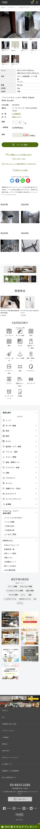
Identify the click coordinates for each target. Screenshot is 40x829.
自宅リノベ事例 (10, 553)
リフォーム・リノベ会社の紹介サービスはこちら (20, 164)
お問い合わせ (6, 751)
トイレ (23, 595)
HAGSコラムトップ (11, 545)
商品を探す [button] (7, 413)
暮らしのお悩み (10, 566)
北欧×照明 (29, 591)
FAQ (3, 717)
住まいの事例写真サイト (9, 777)
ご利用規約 (5, 737)
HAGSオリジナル (25, 599)
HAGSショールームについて (10, 757)
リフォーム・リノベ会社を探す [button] (10, 512)
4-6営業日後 (16, 114)
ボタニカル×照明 (26, 586)
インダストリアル (10, 599)
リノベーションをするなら (13, 517)
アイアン (20, 603)
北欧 (29, 595)
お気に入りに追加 (21, 170)
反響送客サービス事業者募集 (10, 771)
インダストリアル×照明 (15, 591)
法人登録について (7, 764)
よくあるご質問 (10, 534)
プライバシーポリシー (8, 730)
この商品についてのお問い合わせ (20, 155)
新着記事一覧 (9, 549)
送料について (16, 117)
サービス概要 (9, 522)
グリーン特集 (12, 586)
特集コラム (8, 557)
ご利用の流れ (9, 526)
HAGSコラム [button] (8, 541)
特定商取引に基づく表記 (9, 724)
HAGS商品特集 (9, 570)
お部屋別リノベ (10, 561)
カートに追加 (22, 144)
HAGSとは (5, 710)
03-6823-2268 (20, 785)
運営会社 (4, 744)
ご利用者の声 (9, 530)
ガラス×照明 (13, 595)
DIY (35, 599)
